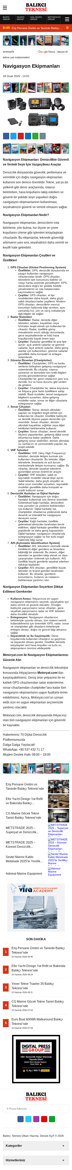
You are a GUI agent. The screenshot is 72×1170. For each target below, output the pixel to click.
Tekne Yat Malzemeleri (16, 57)
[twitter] (13, 136)
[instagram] (36, 1119)
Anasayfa (8, 51)
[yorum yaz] (42, 136)
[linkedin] (20, 136)
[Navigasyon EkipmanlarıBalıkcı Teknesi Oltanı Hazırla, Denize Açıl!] (36, 7)
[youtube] (44, 1119)
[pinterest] (28, 136)
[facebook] (6, 136)
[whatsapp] (52, 1119)
